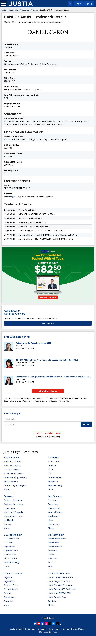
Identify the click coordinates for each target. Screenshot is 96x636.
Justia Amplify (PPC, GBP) (59, 593)
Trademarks (13, 10)
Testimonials (54, 601)
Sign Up (89, 4)
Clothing (34, 10)
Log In (78, 4)
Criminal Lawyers (12, 469)
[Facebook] (42, 623)
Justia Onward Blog (57, 597)
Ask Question (48, 323)
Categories (24, 10)
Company (42, 629)
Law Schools (54, 496)
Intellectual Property (13, 512)
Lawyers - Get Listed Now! (48, 433)
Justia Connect (17, 629)
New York (52, 558)
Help (50, 629)
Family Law (53, 481)
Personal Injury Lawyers (15, 485)
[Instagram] (46, 623)
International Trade (13, 516)
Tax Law (8, 524)
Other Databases (13, 573)
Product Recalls (11, 589)
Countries (8, 601)
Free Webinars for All (17, 336)
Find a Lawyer (12, 413)
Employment (10, 508)
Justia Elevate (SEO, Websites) (62, 589)
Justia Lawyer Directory (59, 581)
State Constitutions (57, 538)
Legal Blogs (9, 581)
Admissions (53, 504)
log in (12, 196)
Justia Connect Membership (61, 577)
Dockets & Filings (12, 562)
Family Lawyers (11, 481)
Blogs (50, 520)
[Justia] (21, 3)
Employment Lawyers (14, 473)
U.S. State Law (56, 534)
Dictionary (53, 500)
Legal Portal (30, 629)
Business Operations (13, 504)
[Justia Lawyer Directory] (60, 623)
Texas (51, 562)
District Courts (10, 558)
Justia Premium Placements (61, 585)
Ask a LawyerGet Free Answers (14, 312)
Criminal (52, 465)
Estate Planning (55, 477)
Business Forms (11, 585)
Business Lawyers (12, 465)
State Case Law (55, 546)
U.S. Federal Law (13, 534)
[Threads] (49, 623)
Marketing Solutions (59, 573)
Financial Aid (54, 508)
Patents (7, 593)
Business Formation (13, 500)
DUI (50, 473)
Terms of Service (62, 629)
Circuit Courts (10, 554)
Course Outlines (55, 512)
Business (8, 496)
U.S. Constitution (11, 538)
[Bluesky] (53, 623)
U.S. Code (8, 542)
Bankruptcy (53, 461)
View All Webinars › (48, 391)
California (52, 550)
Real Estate (9, 520)
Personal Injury (55, 485)
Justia (4, 10)
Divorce (51, 469)
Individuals (54, 457)
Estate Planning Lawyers (15, 477)
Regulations (9, 546)
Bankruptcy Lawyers (13, 461)
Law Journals (54, 516)
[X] (57, 623)
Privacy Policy (77, 629)
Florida (51, 554)
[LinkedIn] (35, 623)
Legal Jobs (9, 577)
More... (7, 489)
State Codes (53, 542)
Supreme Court (11, 550)
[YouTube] (39, 623)
